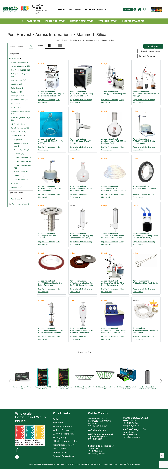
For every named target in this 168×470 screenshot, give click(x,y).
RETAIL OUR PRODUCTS (95, 9)
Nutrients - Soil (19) (18, 80)
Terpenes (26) (19, 176)
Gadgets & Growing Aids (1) (21, 145)
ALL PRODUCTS (33, 21)
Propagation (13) (17, 96)
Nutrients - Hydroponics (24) (20, 75)
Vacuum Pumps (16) (21, 172)
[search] (31, 46)
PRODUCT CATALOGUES (133, 21)
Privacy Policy (59, 437)
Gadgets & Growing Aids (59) (20, 112)
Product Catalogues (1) (19, 62)
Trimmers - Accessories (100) (22, 166)
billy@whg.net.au (131, 425)
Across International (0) (21, 204)
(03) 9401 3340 (41, 6)
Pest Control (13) (17, 103)
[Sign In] (144, 9)
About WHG (58, 422)
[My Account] (134, 9)
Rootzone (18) (16, 92)
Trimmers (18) (19, 154)
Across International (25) (20, 66)
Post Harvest (17, 136)
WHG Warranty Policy (63, 433)
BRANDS (61, 9)
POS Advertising (60, 448)
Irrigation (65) (16, 107)
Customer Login (153, 47)
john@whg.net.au (96, 453)
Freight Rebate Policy (63, 445)
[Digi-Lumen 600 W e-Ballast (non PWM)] (126, 381)
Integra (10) (18, 140)
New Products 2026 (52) (20, 70)
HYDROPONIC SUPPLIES (55, 21)
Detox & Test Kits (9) (21, 150)
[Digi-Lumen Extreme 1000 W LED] (105, 382)
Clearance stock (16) (21, 179)
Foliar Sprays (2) (17, 88)
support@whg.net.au (98, 436)
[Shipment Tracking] (139, 9)
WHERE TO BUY (75, 9)
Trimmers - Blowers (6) (22, 161)
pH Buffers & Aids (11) (19, 100)
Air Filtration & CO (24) (20, 124)
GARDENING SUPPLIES (107, 21)
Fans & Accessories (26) (20, 128)
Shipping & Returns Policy (65, 441)
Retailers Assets (60, 452)
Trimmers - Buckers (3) (22, 158)
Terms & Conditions (62, 426)
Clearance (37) (16, 187)
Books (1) (14, 183)
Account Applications (63, 456)
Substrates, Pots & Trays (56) (20, 119)
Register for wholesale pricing (49, 100)
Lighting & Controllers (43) (21, 132)
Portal (64, 40)
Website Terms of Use (63, 430)
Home (56, 40)
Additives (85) (16, 84)
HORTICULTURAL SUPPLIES (81, 21)
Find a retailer (43, 102)
